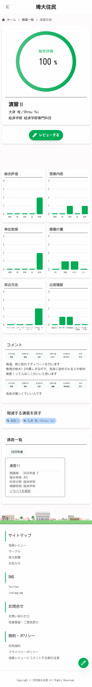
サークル (15, 551)
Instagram (16, 592)
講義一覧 (28, 19)
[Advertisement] (46, 156)
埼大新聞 (15, 557)
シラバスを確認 (20, 491)
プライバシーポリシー (24, 651)
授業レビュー (18, 545)
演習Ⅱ (14, 420)
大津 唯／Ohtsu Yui (41, 420)
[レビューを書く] (83, 663)
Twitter (14, 586)
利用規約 (15, 645)
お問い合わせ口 (19, 616)
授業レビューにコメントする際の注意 (34, 657)
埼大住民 (46, 6)
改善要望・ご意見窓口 (24, 622)
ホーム (11, 19)
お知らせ (15, 563)
